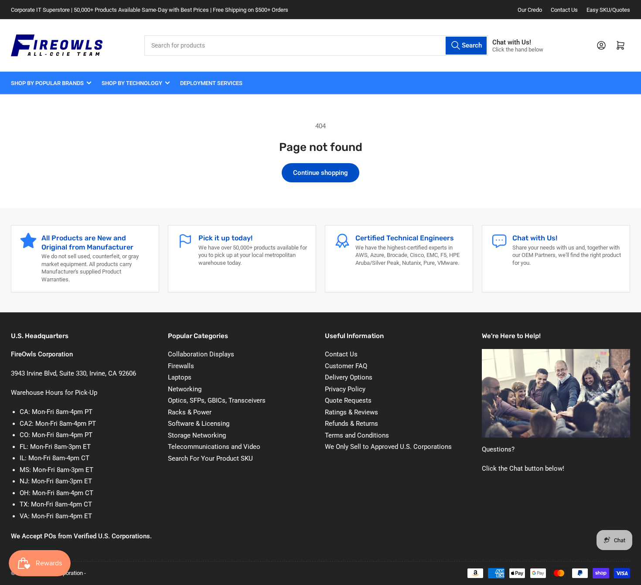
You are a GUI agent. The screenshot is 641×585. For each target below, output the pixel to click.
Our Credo (530, 10)
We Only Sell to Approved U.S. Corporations (388, 447)
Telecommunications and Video (214, 447)
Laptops (179, 377)
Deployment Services (211, 83)
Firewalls (181, 366)
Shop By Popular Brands (47, 83)
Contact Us (564, 10)
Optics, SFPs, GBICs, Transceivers (217, 400)
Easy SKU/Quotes (608, 10)
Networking (184, 389)
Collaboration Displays (201, 354)
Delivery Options (348, 377)
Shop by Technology (132, 83)
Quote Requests (348, 400)
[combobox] (316, 45)
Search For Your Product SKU (210, 458)
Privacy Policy (345, 389)
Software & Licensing (198, 424)
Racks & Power (189, 412)
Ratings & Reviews (351, 412)
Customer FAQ (346, 366)
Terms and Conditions (357, 435)
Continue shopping (320, 173)
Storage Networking (197, 435)
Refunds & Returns (351, 424)
